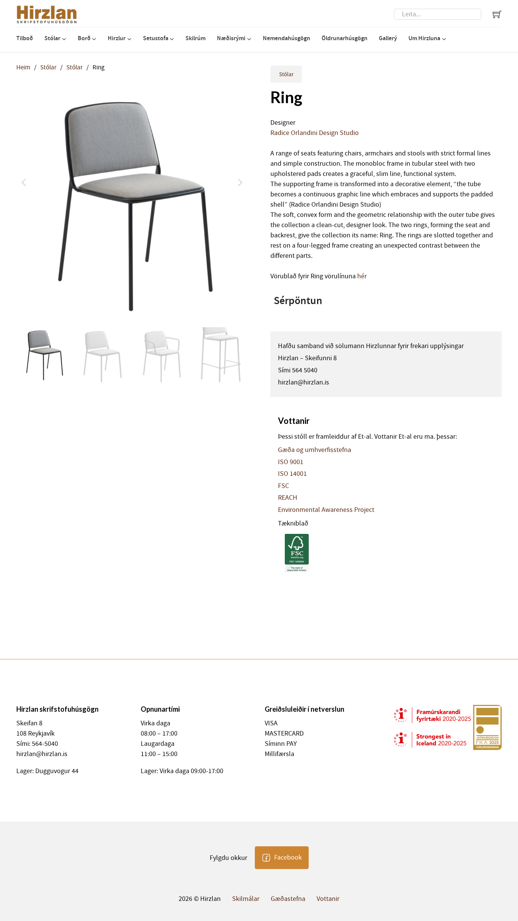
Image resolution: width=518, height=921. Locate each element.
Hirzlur (117, 38)
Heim (23, 67)
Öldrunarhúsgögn (344, 38)
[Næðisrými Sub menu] (249, 39)
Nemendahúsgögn (286, 38)
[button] (237, 98)
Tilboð (24, 38)
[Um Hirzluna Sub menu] (444, 39)
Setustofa (155, 38)
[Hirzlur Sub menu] (129, 39)
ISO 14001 (292, 474)
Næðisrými (231, 38)
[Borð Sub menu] (94, 39)
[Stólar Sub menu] (64, 39)
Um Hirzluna (424, 38)
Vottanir (328, 898)
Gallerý (388, 38)
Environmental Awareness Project (326, 510)
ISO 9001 (290, 462)
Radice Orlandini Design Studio (314, 133)
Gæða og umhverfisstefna (314, 450)
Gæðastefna (288, 898)
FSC (283, 486)
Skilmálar (245, 898)
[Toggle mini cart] (497, 14)
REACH (287, 497)
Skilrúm (195, 38)
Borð (84, 38)
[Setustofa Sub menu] (172, 39)
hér (362, 276)
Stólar (52, 38)
